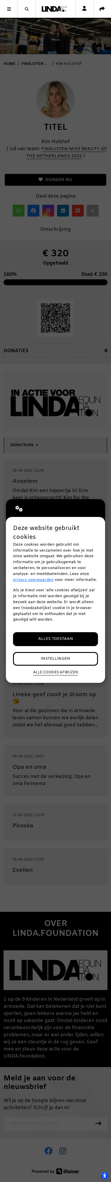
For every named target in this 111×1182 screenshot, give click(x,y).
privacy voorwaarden (33, 579)
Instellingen (55, 658)
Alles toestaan (55, 638)
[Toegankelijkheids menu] (104, 1175)
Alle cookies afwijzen (55, 672)
